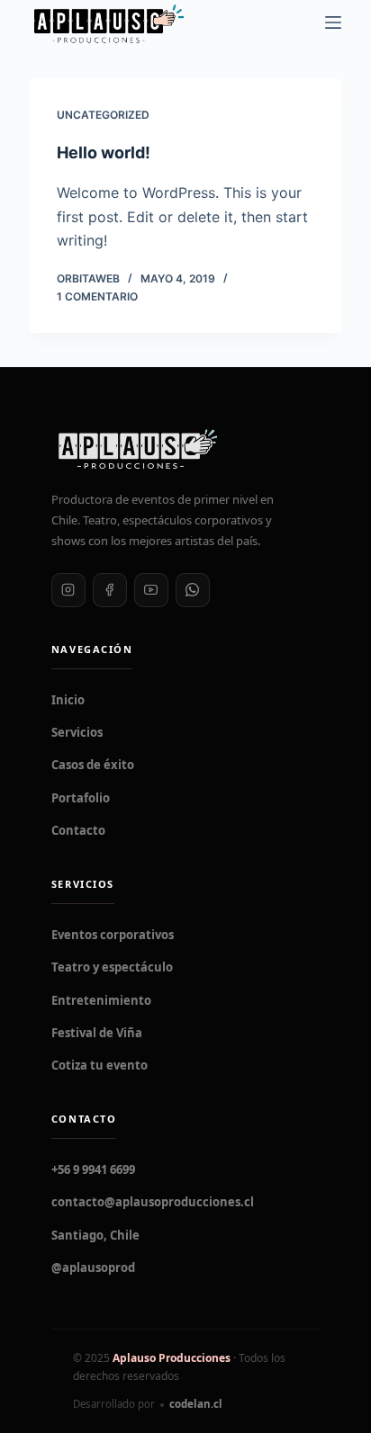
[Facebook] (110, 590)
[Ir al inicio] (185, 449)
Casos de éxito (92, 765)
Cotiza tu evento (99, 1065)
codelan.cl (195, 1404)
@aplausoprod (93, 1267)
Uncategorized (103, 114)
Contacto (78, 830)
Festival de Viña (96, 1033)
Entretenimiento (101, 1000)
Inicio (68, 700)
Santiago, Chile (95, 1235)
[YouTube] (151, 590)
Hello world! (103, 152)
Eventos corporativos (112, 935)
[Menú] (333, 22)
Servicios (77, 732)
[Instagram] (68, 590)
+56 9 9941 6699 (93, 1169)
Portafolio (80, 798)
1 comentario (97, 296)
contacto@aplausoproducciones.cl (152, 1202)
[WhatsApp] (193, 590)
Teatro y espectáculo (112, 967)
